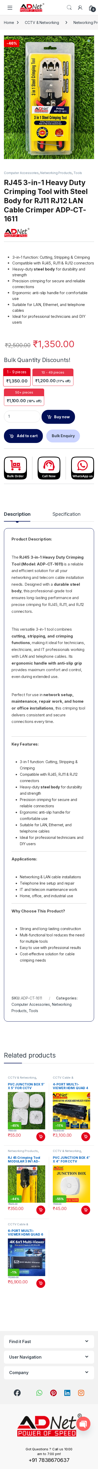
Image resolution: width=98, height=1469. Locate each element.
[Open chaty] (83, 1424)
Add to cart (27, 435)
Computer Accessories (21, 173)
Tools (77, 173)
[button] (89, 41)
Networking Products (56, 173)
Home (9, 22)
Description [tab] (17, 514)
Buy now (62, 417)
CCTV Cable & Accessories (63, 1079)
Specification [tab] (66, 514)
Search (69, 8)
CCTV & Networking (42, 22)
